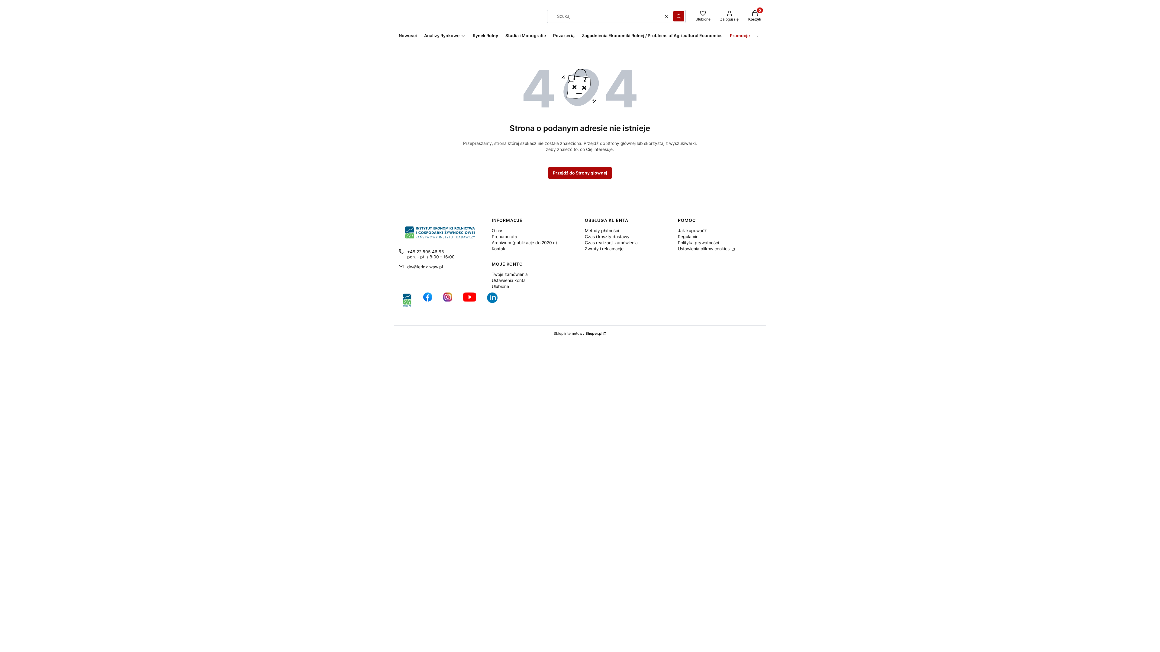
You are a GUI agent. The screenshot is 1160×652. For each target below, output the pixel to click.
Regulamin (688, 236)
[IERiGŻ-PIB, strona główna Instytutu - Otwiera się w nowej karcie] (407, 300)
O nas (497, 230)
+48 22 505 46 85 (425, 251)
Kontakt (499, 248)
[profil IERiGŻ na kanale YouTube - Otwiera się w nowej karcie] (469, 300)
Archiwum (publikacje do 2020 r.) (524, 242)
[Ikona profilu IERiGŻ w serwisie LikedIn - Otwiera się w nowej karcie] (494, 300)
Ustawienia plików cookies (704, 248)
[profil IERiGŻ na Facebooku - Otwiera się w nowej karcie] (427, 300)
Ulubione (500, 286)
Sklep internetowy (578, 333)
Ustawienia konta (509, 280)
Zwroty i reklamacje (604, 248)
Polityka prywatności (698, 242)
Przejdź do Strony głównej (580, 172)
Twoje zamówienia (510, 274)
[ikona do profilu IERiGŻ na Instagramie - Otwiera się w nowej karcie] (447, 300)
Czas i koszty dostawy (607, 236)
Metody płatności (602, 230)
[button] (678, 16)
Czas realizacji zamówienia (611, 242)
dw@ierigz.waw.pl (425, 266)
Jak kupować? (692, 230)
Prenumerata (504, 236)
